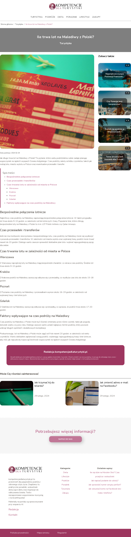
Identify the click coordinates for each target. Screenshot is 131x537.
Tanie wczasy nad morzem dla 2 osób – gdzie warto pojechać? (114, 158)
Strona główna (7, 24)
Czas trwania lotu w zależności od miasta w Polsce (32, 184)
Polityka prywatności (19, 532)
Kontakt (13, 515)
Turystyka (37, 17)
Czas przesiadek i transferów (21, 180)
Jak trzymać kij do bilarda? (44, 384)
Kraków (12, 192)
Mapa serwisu (43, 532)
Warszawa (13, 188)
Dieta (61, 17)
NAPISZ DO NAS (65, 439)
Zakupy (96, 17)
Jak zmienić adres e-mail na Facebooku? (114, 384)
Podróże (50, 17)
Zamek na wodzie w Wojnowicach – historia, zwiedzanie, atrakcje (115, 130)
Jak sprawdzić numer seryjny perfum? (105, 484)
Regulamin (62, 532)
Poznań (12, 195)
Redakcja (14, 509)
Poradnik (71, 17)
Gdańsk (12, 199)
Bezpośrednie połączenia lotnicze (23, 176)
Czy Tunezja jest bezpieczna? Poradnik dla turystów (114, 103)
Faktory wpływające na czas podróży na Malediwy (31, 203)
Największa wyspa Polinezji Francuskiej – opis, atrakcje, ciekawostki (115, 75)
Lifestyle (84, 17)
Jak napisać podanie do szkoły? (104, 480)
